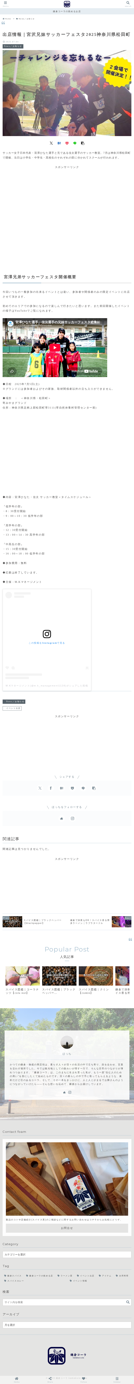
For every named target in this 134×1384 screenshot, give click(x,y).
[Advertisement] (67, 212)
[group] (23, 981)
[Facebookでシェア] (51, 788)
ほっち (67, 1053)
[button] (82, 142)
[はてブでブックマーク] (59, 142)
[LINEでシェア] (74, 142)
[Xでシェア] (51, 142)
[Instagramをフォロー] (72, 818)
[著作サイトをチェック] (61, 818)
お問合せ (67, 1228)
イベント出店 (13, 708)
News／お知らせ (15, 701)
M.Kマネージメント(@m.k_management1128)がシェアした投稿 (47, 685)
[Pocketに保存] (67, 142)
